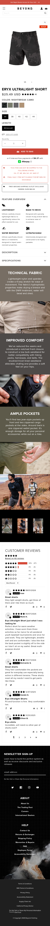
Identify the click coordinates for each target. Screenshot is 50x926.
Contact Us (25, 830)
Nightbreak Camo (4, 105)
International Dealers (25, 815)
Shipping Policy (25, 838)
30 (5, 116)
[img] (19, 590)
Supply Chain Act (25, 902)
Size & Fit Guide (12, 134)
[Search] (45, 13)
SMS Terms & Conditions (25, 888)
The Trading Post (25, 807)
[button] (45, 8)
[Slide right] (32, 82)
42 (26, 116)
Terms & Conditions (25, 884)
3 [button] (25, 737)
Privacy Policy (25, 893)
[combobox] (25, 13)
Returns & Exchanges (25, 834)
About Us (25, 803)
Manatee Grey (16, 105)
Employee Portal (25, 850)
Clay (21, 105)
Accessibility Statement (25, 854)
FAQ (25, 846)
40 (19, 116)
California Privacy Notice (25, 906)
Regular (8, 128)
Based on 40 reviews (14, 558)
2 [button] (19, 737)
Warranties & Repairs (25, 842)
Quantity (5, 139)
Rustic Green (10, 105)
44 (33, 116)
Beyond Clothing (31, 918)
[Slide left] (18, 82)
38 (12, 116)
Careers (24, 811)
